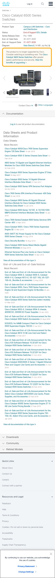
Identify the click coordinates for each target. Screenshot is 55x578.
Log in (12, 124)
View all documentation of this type (18, 260)
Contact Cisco (25, 105)
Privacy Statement (26, 566)
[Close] (51, 553)
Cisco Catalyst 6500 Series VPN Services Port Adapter (28, 186)
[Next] (51, 78)
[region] (27, 564)
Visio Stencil (28, 45)
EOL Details (42, 32)
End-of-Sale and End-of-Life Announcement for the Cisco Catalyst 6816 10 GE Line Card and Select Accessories (28, 333)
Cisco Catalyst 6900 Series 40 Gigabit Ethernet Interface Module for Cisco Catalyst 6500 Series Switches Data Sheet (25, 203)
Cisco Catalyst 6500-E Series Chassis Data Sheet (26, 156)
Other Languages (45, 105)
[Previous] (4, 78)
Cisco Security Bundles (15, 241)
